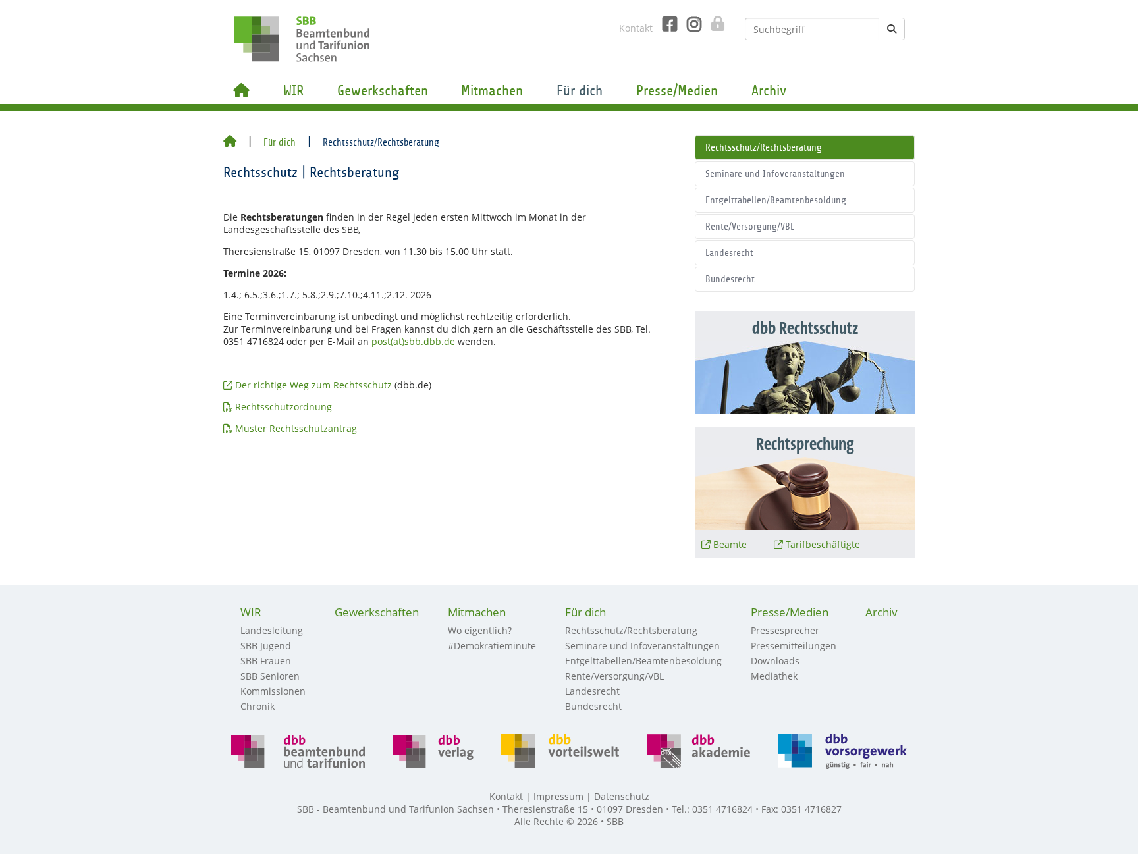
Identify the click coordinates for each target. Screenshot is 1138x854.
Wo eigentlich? (480, 630)
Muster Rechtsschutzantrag (297, 428)
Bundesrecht (730, 279)
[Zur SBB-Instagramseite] (689, 24)
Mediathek (774, 676)
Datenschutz (621, 796)
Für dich (579, 91)
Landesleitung (271, 630)
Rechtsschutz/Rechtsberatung (763, 147)
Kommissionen (273, 691)
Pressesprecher (785, 630)
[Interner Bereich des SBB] (714, 24)
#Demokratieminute (492, 645)
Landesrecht (729, 253)
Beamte (730, 544)
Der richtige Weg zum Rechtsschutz (313, 385)
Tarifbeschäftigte (823, 544)
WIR (293, 91)
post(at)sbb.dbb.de (413, 341)
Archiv (768, 91)
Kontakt (636, 28)
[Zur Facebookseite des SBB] (665, 24)
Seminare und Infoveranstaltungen (775, 174)
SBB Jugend (265, 645)
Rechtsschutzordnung (283, 406)
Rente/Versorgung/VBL (749, 226)
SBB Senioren (270, 676)
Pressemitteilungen (793, 645)
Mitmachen (492, 91)
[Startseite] (229, 142)
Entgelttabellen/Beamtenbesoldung (775, 200)
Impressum (558, 796)
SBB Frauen (265, 660)
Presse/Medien (677, 91)
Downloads (775, 660)
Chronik (257, 706)
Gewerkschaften (382, 91)
